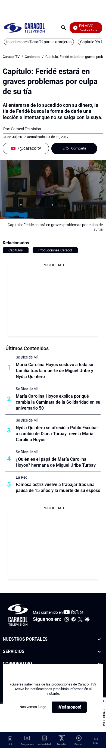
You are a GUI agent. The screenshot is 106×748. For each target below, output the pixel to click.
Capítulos (15, 250)
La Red (21, 477)
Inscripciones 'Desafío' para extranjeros (38, 42)
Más (95, 743)
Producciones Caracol (55, 250)
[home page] (24, 27)
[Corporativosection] (99, 664)
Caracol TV (11, 57)
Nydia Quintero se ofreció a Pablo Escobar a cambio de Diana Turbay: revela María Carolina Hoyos (57, 433)
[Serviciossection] (99, 651)
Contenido (32, 57)
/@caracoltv (29, 148)
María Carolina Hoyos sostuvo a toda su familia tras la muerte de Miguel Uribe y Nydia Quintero (54, 370)
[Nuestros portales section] (99, 639)
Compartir (78, 148)
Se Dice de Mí (27, 357)
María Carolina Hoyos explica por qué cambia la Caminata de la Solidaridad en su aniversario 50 (58, 402)
